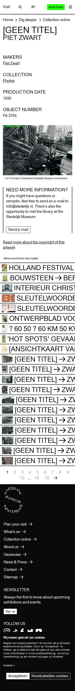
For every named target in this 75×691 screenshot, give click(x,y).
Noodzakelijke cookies (49, 676)
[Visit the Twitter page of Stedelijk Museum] (30, 632)
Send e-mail (18, 229)
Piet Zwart (11, 63)
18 (36, 477)
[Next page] (55, 478)
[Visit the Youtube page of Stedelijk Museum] (39, 632)
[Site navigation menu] (69, 7)
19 (46, 477)
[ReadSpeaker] (33, 6)
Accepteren (17, 676)
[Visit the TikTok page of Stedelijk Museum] (15, 632)
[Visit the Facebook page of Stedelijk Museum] (22, 632)
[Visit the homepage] (13, 511)
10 (22, 477)
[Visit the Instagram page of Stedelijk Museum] (7, 632)
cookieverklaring (46, 653)
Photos (9, 81)
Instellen (8, 665)
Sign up (10, 611)
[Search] (20, 6)
